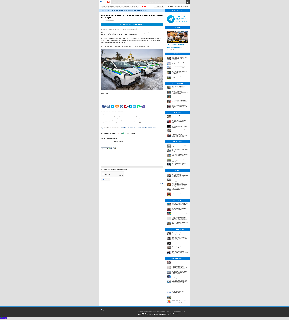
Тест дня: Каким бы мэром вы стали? (179, 296)
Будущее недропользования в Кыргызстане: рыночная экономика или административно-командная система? (179, 185)
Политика (120, 2)
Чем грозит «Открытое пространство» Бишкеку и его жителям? (180, 223)
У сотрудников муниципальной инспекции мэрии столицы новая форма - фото (122, 118)
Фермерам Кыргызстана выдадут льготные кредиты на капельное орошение (179, 160)
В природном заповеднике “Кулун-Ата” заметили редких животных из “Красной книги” (179, 126)
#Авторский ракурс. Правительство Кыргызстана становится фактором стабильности (179, 238)
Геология (158, 2)
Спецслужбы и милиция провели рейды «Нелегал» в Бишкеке (179, 87)
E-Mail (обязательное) (119, 144)
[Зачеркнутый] (108, 148)
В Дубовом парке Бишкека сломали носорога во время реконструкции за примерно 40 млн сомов (179, 117)
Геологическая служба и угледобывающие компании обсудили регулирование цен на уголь (180, 175)
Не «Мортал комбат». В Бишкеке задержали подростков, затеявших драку (179, 106)
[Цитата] (111, 148)
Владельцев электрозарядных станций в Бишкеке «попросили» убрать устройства (180, 150)
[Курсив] (104, 148)
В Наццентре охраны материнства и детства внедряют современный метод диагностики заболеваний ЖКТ (180, 281)
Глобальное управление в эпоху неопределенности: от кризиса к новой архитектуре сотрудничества (179, 218)
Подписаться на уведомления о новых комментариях (115, 169)
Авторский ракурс (111, 6)
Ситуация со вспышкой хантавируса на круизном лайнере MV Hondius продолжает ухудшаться (179, 272)
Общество (151, 2)
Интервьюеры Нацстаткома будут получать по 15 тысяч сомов (179, 145)
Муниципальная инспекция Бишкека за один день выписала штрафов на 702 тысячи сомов (125, 122)
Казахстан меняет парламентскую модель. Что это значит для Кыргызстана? (179, 58)
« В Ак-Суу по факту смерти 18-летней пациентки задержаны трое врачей (138, 127)
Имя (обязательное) (118, 141)
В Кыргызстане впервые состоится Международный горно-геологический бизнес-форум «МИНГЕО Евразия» (180, 180)
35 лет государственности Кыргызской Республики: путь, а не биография (180, 204)
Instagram (185, 6)
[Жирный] (102, 148)
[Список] (113, 148)
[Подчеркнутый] (106, 148)
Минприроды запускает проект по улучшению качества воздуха (118, 114)
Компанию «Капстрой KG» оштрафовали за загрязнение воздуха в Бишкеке (121, 116)
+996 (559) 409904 (129, 133)
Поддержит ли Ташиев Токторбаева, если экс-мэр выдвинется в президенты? (179, 72)
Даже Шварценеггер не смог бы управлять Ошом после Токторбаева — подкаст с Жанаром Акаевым (177, 45)
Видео (118, 6)
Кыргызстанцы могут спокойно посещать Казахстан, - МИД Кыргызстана (178, 67)
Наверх (161, 183)
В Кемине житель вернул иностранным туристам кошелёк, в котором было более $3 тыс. (179, 135)
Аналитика (135, 2)
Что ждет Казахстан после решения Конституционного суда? (179, 209)
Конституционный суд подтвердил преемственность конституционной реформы (179, 214)
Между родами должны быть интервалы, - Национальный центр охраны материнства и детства (179, 267)
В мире (164, 2)
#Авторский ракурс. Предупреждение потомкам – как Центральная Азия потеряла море (180, 247)
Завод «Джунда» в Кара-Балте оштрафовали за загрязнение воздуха (120, 120)
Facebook (181, 6)
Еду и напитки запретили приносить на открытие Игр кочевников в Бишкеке (179, 121)
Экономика (127, 2)
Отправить (105, 179)
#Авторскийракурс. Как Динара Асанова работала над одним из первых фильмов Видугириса (179, 233)
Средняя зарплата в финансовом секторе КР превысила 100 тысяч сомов (179, 164)
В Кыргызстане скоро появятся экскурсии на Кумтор (178, 189)
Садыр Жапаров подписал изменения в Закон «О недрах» (180, 194)
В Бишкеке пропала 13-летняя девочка (180, 95)
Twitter (179, 6)
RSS (188, 2)
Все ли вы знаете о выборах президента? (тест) (178, 292)
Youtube (183, 6)
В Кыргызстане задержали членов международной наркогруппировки (179, 101)
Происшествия (143, 2)
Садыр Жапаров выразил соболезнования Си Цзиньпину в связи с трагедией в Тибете (180, 92)
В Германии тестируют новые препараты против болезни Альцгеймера (178, 277)
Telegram (187, 6)
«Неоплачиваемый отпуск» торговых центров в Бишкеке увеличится (180, 155)
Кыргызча (143, 6)
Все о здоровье (134, 6)
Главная (114, 2)
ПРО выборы (170, 2)
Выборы (103, 6)
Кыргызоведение (124, 6)
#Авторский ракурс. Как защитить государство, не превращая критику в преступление (180, 252)
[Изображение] (110, 148)
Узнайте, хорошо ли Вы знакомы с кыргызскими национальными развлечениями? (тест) (179, 301)
